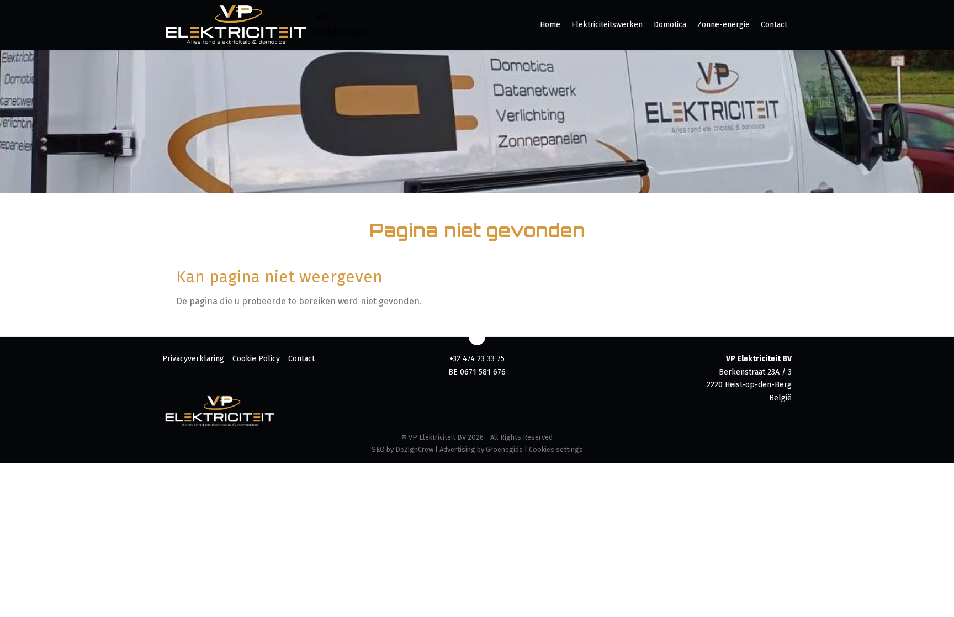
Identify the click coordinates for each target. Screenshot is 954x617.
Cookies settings (556, 449)
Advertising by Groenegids (481, 449)
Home (550, 24)
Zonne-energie (723, 24)
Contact (774, 24)
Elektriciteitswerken (607, 24)
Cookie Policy (256, 358)
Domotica (670, 24)
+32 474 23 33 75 (477, 358)
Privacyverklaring (193, 358)
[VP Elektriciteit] (236, 25)
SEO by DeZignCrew (402, 449)
